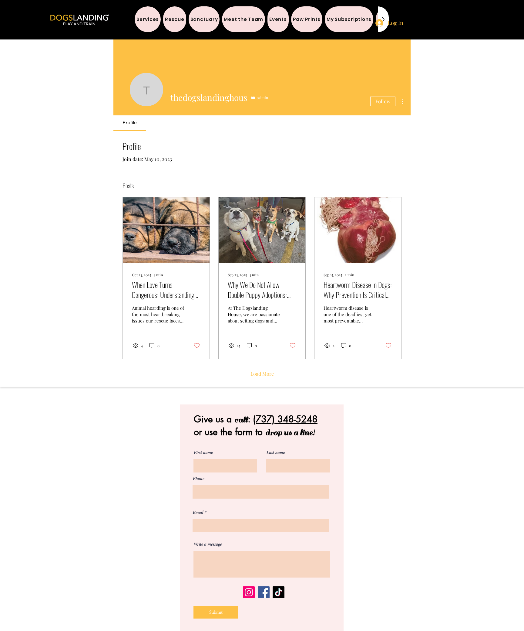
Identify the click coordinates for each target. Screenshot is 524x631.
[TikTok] (278, 592)
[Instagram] (249, 592)
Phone (198, 478)
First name (203, 452)
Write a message (208, 544)
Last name (276, 452)
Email (198, 512)
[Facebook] (264, 592)
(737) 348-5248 (285, 419)
